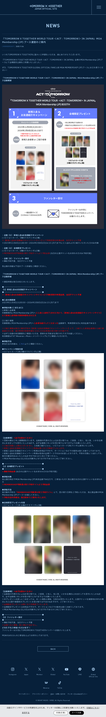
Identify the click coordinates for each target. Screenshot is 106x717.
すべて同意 (76, 712)
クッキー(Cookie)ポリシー (77, 694)
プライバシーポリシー (40, 694)
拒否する (26, 712)
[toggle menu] (99, 7)
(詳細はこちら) (92, 708)
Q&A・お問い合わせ (57, 694)
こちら (22, 344)
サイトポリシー (24, 694)
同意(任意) (60, 712)
